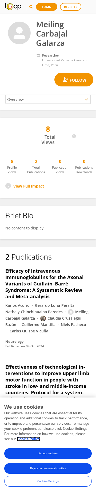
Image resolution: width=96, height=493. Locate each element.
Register (70, 7)
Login (46, 7)
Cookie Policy (28, 439)
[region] (48, 445)
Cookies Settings (48, 481)
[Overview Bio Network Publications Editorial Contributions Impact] (48, 99)
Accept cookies (47, 453)
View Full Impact (28, 186)
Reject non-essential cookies (48, 468)
